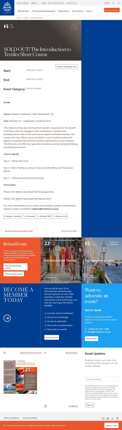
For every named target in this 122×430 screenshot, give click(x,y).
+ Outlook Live (60, 216)
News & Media (23, 3)
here (18, 191)
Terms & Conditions (11, 418)
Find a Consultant (56, 3)
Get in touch (91, 339)
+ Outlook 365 (44, 216)
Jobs (44, 3)
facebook (73, 406)
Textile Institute (33, 88)
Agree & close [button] (111, 425)
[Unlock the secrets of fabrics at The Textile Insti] (20, 377)
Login (106, 3)
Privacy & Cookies (30, 418)
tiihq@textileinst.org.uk (99, 331)
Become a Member (111, 10)
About (34, 3)
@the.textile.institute (31, 353)
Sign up (89, 405)
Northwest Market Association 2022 (19, 231)
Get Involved (77, 11)
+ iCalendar (29, 216)
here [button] (64, 425)
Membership (23, 11)
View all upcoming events (13, 267)
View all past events (14, 274)
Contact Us (71, 3)
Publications (63, 11)
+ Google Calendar (12, 216)
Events (89, 11)
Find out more (52, 337)
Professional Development (43, 11)
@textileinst (72, 353)
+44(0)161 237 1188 (98, 329)
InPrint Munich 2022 (69, 231)
